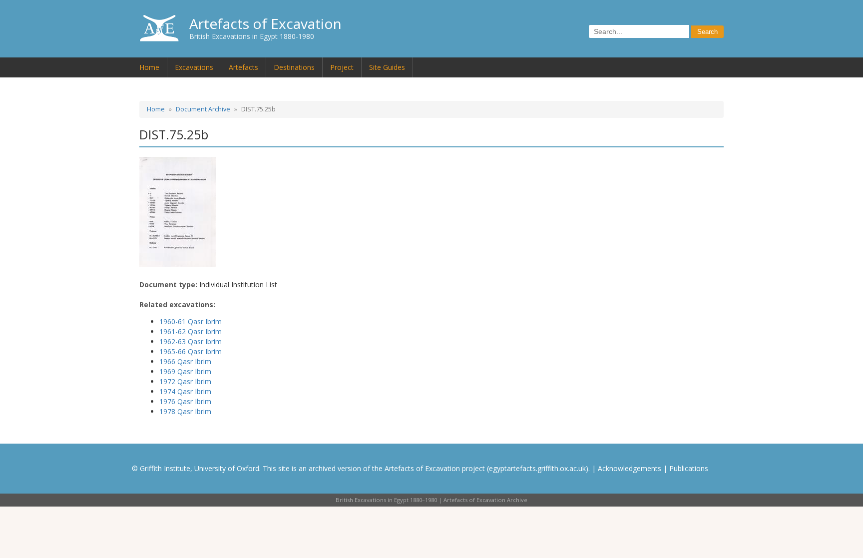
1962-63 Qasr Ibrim (190, 341)
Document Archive (203, 109)
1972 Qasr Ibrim (185, 381)
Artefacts (243, 67)
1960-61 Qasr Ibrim (190, 321)
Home (149, 67)
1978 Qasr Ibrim (185, 411)
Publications (688, 468)
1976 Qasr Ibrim (185, 401)
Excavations (194, 67)
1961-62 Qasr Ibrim (190, 331)
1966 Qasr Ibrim (185, 361)
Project (342, 67)
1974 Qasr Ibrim (185, 391)
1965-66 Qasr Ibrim (190, 351)
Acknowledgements (629, 468)
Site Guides (387, 67)
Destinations (294, 67)
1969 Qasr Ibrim (185, 371)
